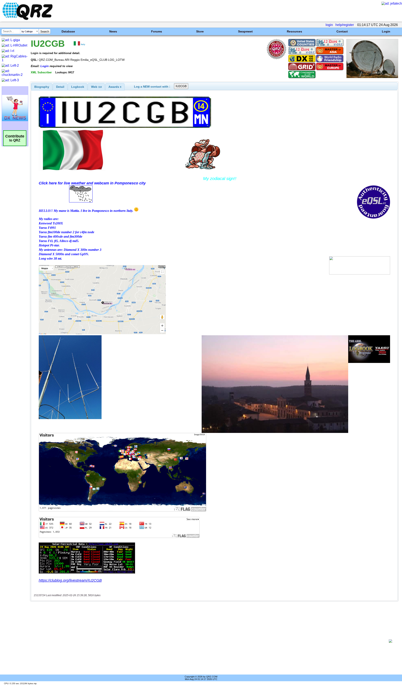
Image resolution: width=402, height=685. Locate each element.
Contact (342, 31)
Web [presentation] (96, 86)
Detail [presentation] (60, 86)
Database (68, 31)
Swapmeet (245, 31)
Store (200, 31)
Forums (156, 31)
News (113, 31)
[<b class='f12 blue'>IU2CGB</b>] (372, 77)
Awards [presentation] (114, 86)
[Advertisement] (209, 641)
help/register (344, 25)
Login (386, 31)
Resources (294, 31)
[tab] (41, 86)
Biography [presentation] (41, 86)
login (329, 25)
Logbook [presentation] (77, 86)
